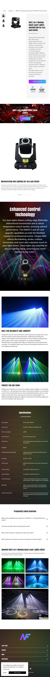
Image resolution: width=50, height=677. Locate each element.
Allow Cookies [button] (17, 672)
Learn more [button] (6, 669)
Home (4, 11)
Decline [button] (5, 672)
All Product (10, 11)
